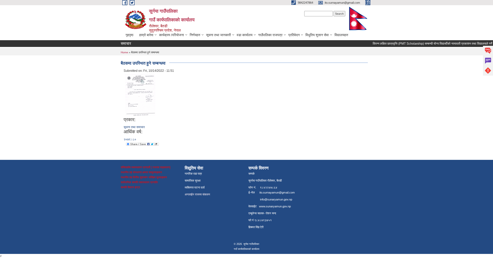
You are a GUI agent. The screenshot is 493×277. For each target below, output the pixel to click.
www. (262, 206)
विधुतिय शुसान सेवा (317, 35)
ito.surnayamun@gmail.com (277, 192)
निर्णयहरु (195, 35)
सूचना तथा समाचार (134, 127)
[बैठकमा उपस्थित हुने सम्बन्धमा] (140, 94)
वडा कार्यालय (244, 35)
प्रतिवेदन (294, 35)
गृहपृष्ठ (129, 35)
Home (124, 52)
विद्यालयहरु (341, 35)
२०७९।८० (130, 139)
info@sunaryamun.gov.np (276, 199)
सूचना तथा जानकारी (218, 35)
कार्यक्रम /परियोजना (171, 35)
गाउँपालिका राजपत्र (270, 35)
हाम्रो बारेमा (146, 35)
